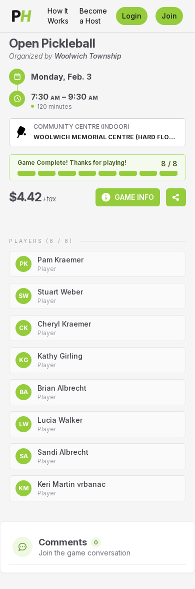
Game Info (134, 197)
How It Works (58, 16)
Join (169, 16)
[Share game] (176, 197)
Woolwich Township (88, 56)
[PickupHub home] (22, 16)
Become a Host (93, 16)
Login (132, 16)
